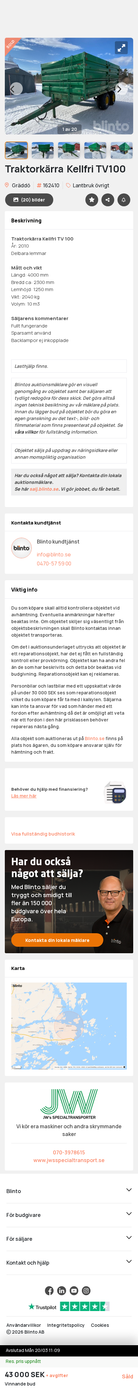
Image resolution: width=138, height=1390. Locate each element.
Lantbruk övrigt (90, 185)
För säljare (19, 1238)
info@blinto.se (54, 554)
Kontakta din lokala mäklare (57, 940)
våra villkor (26, 432)
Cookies (100, 1325)
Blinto (13, 1191)
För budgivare (23, 1215)
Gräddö (20, 185)
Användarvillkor (23, 1325)
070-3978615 (69, 1152)
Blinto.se (95, 738)
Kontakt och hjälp (27, 1262)
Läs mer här (24, 796)
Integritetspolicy (66, 1325)
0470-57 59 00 (54, 563)
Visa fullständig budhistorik (43, 833)
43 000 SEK (25, 1374)
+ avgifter (57, 1375)
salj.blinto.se (44, 489)
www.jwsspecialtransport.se (69, 1160)
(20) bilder (33, 200)
